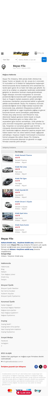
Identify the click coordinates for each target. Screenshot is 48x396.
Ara (44, 60)
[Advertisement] (24, 25)
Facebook (4, 341)
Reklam (3, 272)
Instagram (4, 343)
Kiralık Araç (5, 277)
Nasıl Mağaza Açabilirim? (9, 313)
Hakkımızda (5, 267)
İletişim (3, 279)
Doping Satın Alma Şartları (10, 327)
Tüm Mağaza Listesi (8, 274)
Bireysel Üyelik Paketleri (9, 288)
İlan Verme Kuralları (8, 291)
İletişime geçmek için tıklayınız (13, 366)
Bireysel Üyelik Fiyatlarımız (10, 296)
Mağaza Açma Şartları (8, 310)
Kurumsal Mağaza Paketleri (10, 307)
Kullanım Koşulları (7, 293)
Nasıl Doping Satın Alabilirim (11, 329)
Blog (2, 269)
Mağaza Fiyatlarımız (8, 315)
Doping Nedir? (6, 324)
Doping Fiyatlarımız (8, 332)
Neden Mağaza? (6, 305)
